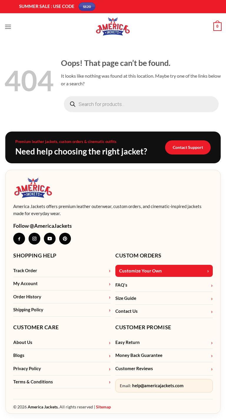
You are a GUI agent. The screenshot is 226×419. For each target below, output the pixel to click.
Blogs (18, 355)
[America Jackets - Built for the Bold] (113, 26)
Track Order (25, 270)
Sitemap (103, 406)
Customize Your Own (140, 270)
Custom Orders (138, 255)
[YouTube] (50, 239)
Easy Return (127, 342)
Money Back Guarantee (138, 355)
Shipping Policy (28, 309)
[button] (7, 26)
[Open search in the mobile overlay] (141, 104)
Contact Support (188, 147)
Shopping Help (34, 255)
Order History (27, 296)
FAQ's (121, 284)
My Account (25, 283)
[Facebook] (19, 239)
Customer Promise (143, 327)
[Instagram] (34, 239)
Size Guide (125, 298)
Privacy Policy (27, 368)
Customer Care (36, 327)
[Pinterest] (65, 239)
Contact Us (126, 311)
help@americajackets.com (158, 385)
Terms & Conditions (33, 381)
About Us (22, 342)
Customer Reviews (134, 368)
